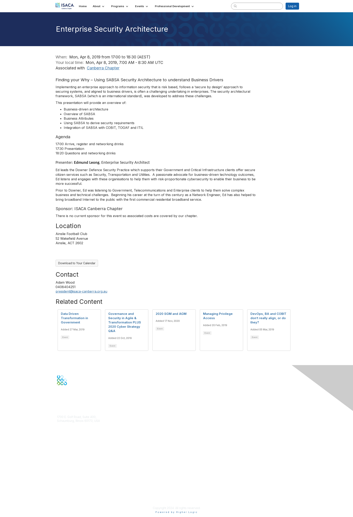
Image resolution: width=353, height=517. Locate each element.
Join (60, 448)
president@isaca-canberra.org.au (81, 291)
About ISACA (65, 479)
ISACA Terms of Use (70, 492)
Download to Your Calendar (76, 263)
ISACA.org (63, 425)
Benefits (62, 452)
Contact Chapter (68, 430)
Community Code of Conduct (76, 484)
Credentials (64, 456)
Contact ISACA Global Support (77, 462)
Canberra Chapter (103, 68)
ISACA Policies (66, 487)
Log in (292, 6)
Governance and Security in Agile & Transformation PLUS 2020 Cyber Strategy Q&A (124, 322)
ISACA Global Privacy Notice (76, 496)
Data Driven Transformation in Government (74, 318)
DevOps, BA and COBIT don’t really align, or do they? (268, 318)
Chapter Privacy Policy (72, 502)
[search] (235, 6)
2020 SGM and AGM (171, 314)
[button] (99, 6)
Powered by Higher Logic (176, 512)
